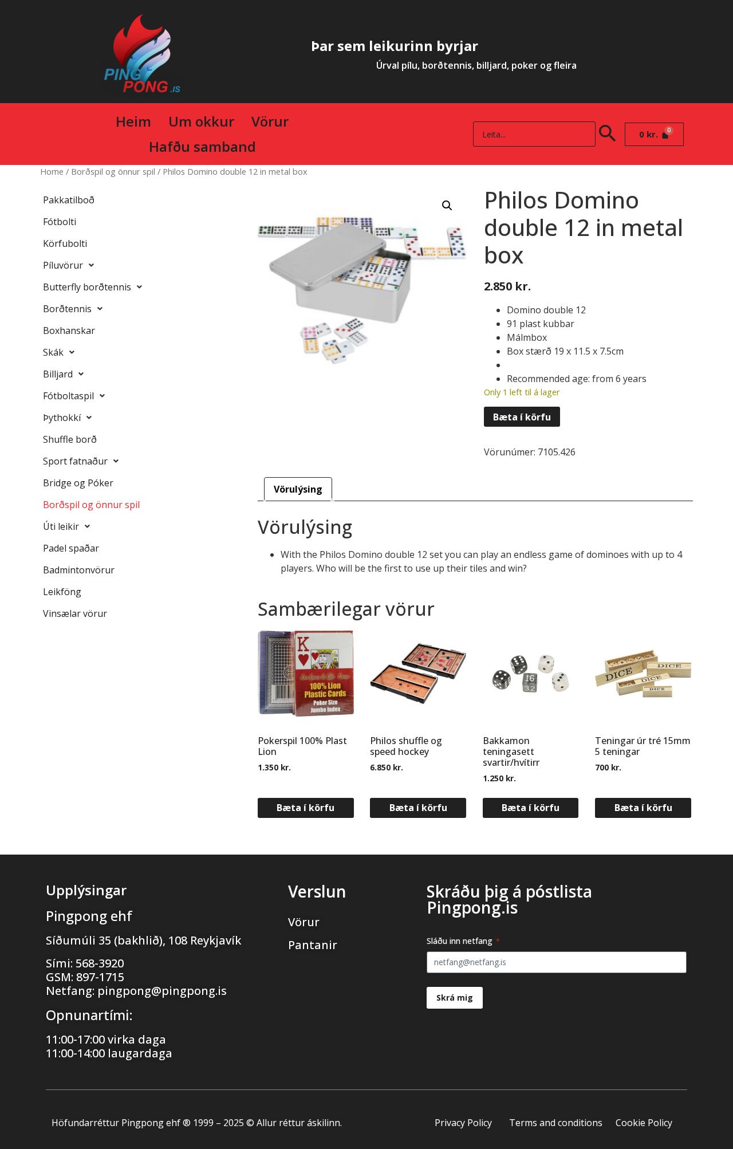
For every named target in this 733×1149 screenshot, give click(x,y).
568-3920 (100, 963)
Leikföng (62, 591)
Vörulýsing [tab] (298, 489)
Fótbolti (59, 221)
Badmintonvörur (79, 570)
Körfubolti (65, 243)
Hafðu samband (202, 146)
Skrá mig (454, 997)
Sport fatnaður (75, 461)
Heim (133, 121)
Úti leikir (61, 526)
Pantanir (312, 945)
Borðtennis (67, 308)
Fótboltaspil (68, 395)
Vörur (270, 121)
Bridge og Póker (78, 483)
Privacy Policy (463, 1122)
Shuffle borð (70, 439)
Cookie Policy (644, 1122)
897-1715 (100, 977)
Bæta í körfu (522, 417)
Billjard (58, 374)
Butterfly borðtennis (87, 287)
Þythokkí (62, 417)
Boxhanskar (69, 330)
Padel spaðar (71, 548)
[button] (447, 205)
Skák (53, 352)
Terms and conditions (555, 1122)
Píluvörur (63, 265)
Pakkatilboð (68, 200)
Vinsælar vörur (75, 613)
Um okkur (201, 121)
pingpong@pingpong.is (162, 990)
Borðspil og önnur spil (113, 171)
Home (52, 171)
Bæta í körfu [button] (305, 807)
